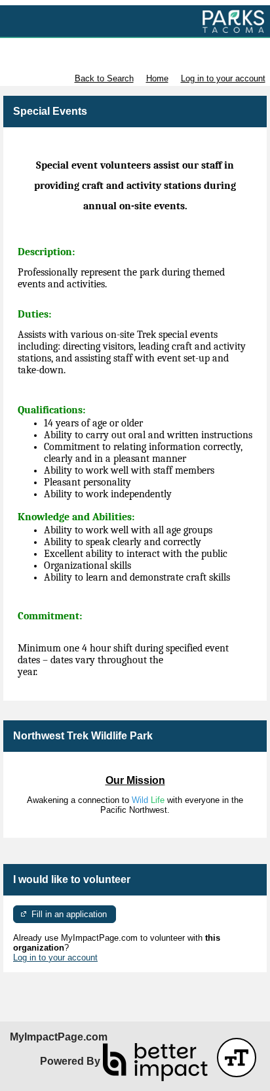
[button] (236, 1057)
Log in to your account (223, 78)
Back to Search (104, 78)
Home (157, 78)
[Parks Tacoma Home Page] (135, 22)
